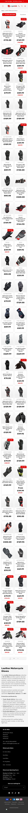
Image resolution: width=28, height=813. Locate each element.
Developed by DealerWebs (14, 807)
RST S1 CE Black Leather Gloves (7, 375)
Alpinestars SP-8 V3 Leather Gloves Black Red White (7, 140)
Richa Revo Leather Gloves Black (7, 246)
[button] (2, 6)
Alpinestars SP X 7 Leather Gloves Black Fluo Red (7, 62)
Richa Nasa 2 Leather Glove (21, 139)
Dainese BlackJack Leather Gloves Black (20, 429)
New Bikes (5, 755)
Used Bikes (5, 758)
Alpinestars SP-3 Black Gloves (7, 270)
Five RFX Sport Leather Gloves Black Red (20, 324)
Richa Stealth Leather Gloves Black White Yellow (20, 483)
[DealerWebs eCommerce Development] (14, 809)
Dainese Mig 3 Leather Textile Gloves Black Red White (20, 645)
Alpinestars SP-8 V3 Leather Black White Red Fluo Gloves (7, 35)
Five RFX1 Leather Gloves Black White (7, 350)
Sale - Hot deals (7, 764)
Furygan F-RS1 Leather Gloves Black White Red (20, 62)
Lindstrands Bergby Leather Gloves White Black (7, 456)
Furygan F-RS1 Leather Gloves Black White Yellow (20, 88)
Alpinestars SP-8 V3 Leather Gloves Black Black (20, 115)
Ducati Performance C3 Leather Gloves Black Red (20, 219)
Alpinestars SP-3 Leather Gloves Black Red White (20, 512)
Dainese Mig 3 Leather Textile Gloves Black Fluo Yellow (7, 645)
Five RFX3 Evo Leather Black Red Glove (7, 219)
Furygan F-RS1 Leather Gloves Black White (20, 166)
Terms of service (21, 802)
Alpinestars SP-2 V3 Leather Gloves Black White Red (7, 403)
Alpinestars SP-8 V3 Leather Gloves (7, 481)
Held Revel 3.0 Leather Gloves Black (7, 564)
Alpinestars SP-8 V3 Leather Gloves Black (7, 512)
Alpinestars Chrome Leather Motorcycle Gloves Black (20, 564)
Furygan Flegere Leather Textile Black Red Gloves (7, 592)
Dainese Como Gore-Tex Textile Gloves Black (20, 538)
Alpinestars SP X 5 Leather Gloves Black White (7, 192)
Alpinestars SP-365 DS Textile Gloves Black (7, 115)
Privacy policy (14, 802)
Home (2, 10)
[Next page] (17, 658)
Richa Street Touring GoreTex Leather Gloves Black (20, 456)
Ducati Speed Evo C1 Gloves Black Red (21, 618)
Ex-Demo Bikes (6, 751)
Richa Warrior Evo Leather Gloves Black (21, 592)
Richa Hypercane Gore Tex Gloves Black (7, 428)
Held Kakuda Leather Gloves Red (20, 246)
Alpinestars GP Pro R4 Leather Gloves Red (7, 538)
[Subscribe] (23, 787)
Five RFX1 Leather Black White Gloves (20, 350)
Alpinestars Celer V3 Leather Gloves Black (7, 297)
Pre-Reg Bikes (6, 761)
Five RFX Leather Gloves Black (7, 323)
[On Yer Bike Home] (12, 6)
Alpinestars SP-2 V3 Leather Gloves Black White (20, 403)
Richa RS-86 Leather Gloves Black (7, 166)
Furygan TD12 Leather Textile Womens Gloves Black (7, 618)
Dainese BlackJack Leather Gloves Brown (20, 376)
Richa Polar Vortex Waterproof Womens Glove (7, 88)
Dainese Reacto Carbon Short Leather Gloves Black (20, 298)
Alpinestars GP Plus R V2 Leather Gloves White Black (21, 192)
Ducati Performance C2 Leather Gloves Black (20, 35)
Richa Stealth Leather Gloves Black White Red (20, 271)
